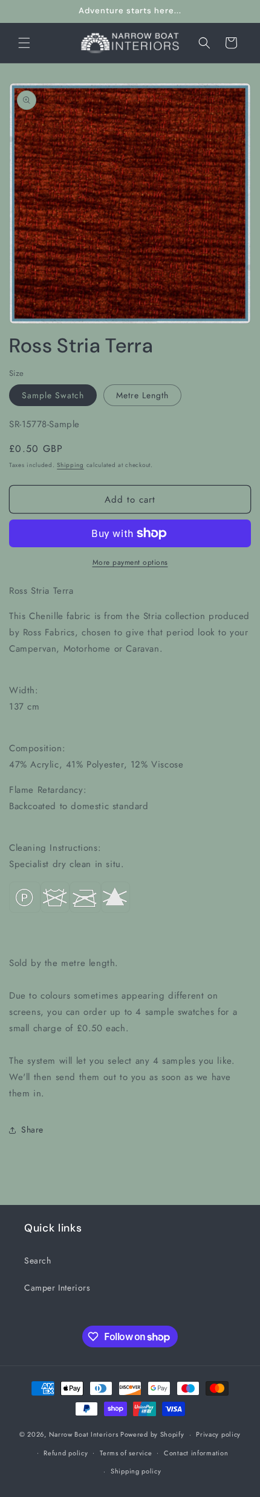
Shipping (70, 464)
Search (37, 1260)
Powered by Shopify (152, 1434)
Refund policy (66, 1453)
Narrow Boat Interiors (84, 1434)
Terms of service (126, 1453)
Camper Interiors (57, 1288)
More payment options (130, 562)
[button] (24, 43)
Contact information (196, 1453)
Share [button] (32, 1130)
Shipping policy (136, 1471)
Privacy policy (218, 1434)
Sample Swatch (53, 395)
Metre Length (142, 395)
